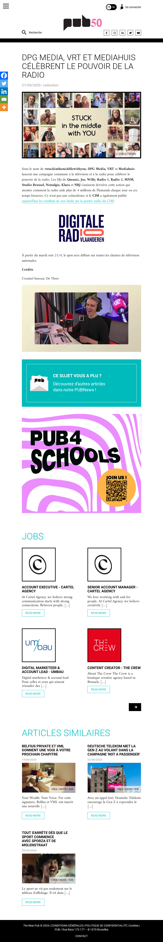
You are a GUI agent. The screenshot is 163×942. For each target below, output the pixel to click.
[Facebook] (106, 32)
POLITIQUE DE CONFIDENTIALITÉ (106, 925)
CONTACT (81, 936)
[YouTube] (138, 32)
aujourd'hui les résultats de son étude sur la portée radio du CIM (68, 201)
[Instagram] (114, 32)
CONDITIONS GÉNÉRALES (67, 925)
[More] (4, 107)
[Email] (4, 99)
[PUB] (82, 24)
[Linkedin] (4, 91)
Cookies (134, 925)
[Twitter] (130, 32)
